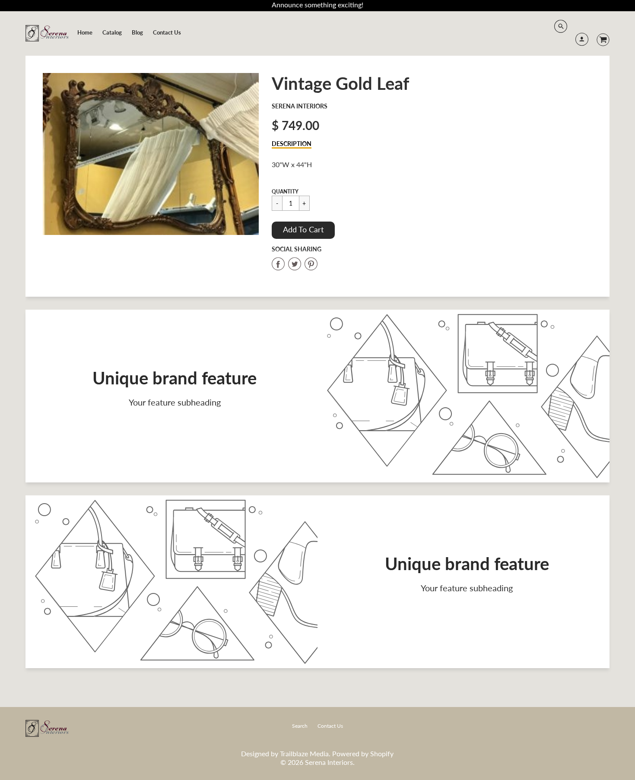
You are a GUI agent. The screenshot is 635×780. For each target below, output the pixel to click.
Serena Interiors (299, 106)
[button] (303, 230)
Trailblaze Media (304, 753)
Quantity (285, 191)
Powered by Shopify (363, 753)
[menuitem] (85, 32)
